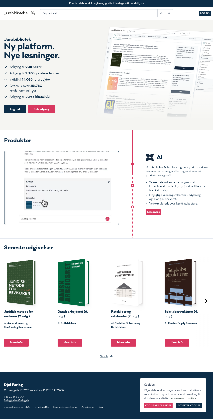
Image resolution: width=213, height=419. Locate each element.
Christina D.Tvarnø (125, 323)
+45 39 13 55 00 (14, 397)
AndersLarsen (15, 323)
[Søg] (169, 13)
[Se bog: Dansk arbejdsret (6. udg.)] (73, 282)
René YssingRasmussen (18, 327)
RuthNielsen (68, 323)
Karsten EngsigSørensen (182, 323)
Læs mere (153, 212)
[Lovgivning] (132, 185)
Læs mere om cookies (183, 398)
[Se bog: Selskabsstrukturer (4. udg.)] (180, 282)
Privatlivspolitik (41, 407)
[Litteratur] (132, 207)
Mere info (16, 342)
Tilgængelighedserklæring (65, 407)
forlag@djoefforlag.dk (16, 400)
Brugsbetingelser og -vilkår (17, 407)
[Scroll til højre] (205, 301)
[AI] (132, 164)
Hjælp (101, 407)
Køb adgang (41, 109)
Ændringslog (88, 407)
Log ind (205, 13)
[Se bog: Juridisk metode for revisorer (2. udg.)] (20, 282)
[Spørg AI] (161, 13)
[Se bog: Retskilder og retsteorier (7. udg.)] (127, 282)
